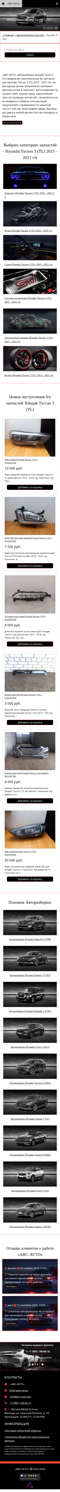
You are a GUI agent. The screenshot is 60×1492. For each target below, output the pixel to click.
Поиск (30, 55)
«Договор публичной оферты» (22, 1430)
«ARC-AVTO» (13, 3)
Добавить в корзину (30, 487)
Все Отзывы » (11, 1286)
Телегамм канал (18, 1390)
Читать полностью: (11, 122)
